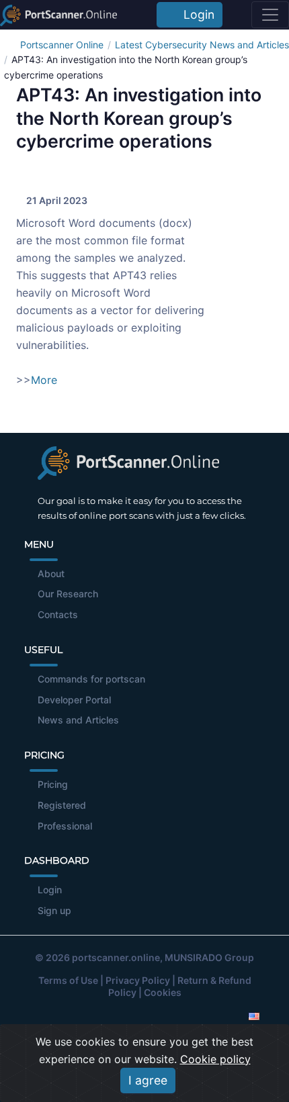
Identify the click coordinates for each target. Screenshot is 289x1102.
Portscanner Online (62, 44)
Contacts (58, 614)
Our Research (68, 593)
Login (195, 14)
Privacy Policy (138, 980)
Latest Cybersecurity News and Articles (202, 44)
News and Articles (78, 719)
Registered (62, 805)
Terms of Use (68, 980)
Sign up (54, 910)
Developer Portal (74, 699)
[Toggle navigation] (270, 14)
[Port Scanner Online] (58, 15)
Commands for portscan (91, 679)
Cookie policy (215, 1059)
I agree (147, 1080)
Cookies (162, 992)
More (44, 380)
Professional (65, 826)
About (51, 573)
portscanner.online (116, 957)
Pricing (53, 784)
